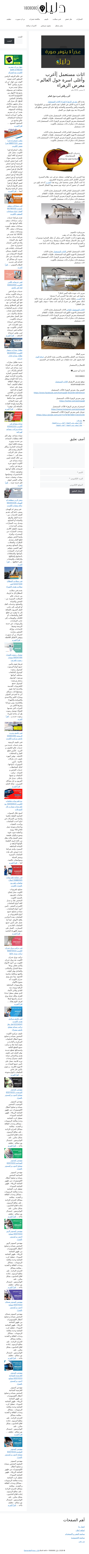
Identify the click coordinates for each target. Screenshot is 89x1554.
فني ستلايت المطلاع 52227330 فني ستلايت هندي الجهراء (14, 584)
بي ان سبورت (20, 19)
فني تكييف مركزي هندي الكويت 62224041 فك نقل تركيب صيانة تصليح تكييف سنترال (14, 1024)
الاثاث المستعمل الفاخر (76, 310)
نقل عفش (68, 19)
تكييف (46, 19)
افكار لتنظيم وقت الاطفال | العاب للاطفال (69, 425)
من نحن (82, 1541)
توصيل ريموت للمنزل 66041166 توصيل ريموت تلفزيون (14, 657)
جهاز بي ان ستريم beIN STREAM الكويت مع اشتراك (15, 70)
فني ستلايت (57, 19)
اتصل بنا (81, 1527)
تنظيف (9, 19)
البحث (20, 37)
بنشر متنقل (59, 26)
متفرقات (79, 420)
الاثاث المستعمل (59, 251)
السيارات (79, 19)
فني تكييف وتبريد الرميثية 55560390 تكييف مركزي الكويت (14, 736)
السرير (48, 182)
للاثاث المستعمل (61, 382)
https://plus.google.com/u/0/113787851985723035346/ (60, 415)
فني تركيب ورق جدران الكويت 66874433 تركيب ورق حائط (13, 951)
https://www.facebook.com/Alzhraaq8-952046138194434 (59, 393)
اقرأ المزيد (18, 126)
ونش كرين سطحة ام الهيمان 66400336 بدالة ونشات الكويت (14, 503)
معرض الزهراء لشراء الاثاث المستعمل (62, 102)
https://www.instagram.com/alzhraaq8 (68, 409)
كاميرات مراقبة (31, 26)
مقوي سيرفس (46, 26)
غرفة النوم (40, 357)
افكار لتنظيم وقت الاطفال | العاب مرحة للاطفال (67, 423)
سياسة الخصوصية (78, 1538)
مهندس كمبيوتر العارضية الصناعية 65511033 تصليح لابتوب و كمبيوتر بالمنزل (15, 1378)
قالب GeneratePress (31, 1550)
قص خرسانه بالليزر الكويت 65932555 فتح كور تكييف (14, 285)
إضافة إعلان (80, 1530)
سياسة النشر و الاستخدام (75, 1534)
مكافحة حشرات (34, 19)
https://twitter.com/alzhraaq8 (72, 401)
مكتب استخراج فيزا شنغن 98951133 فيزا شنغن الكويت (13, 143)
